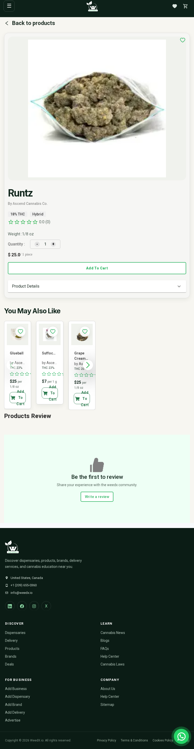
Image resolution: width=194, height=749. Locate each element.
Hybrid (37, 214)
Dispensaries (15, 633)
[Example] (183, 40)
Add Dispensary (17, 697)
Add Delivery (15, 712)
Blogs (105, 641)
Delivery (11, 641)
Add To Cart (97, 268)
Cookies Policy (163, 740)
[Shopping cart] (185, 6)
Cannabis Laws (113, 664)
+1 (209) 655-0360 (24, 585)
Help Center (110, 656)
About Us (108, 689)
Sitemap (107, 705)
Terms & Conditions (134, 740)
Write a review (97, 497)
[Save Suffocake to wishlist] (52, 331)
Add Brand (13, 705)
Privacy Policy (106, 740)
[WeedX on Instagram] (34, 606)
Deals (9, 664)
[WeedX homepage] (92, 6)
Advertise (12, 720)
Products (12, 649)
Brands (10, 656)
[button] (97, 286)
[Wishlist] (174, 6)
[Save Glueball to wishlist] (20, 331)
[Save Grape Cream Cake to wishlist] (85, 331)
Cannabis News (113, 633)
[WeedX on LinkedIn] (10, 606)
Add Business (16, 689)
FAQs (105, 649)
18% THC (17, 214)
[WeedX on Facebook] (22, 606)
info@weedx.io (22, 593)
